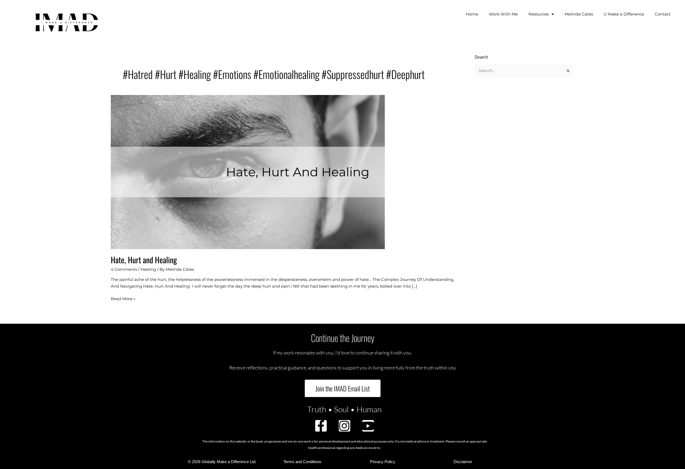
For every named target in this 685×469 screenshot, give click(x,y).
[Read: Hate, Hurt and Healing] (248, 171)
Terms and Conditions (302, 461)
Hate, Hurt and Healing (144, 260)
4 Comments (124, 269)
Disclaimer (463, 461)
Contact (663, 14)
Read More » (123, 298)
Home (472, 14)
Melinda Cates (579, 14)
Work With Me (503, 14)
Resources (538, 14)
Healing (148, 269)
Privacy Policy (382, 461)
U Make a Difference (624, 14)
